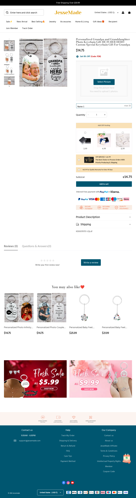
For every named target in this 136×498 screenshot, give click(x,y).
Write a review (91, 262)
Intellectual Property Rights (109, 461)
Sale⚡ (9, 21)
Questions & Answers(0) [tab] (36, 246)
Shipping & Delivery (68, 440)
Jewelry (52, 21)
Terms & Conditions (108, 450)
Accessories (65, 21)
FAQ (68, 450)
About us (109, 440)
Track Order (27, 28)
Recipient (113, 21)
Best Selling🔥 (38, 21)
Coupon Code (109, 471)
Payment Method (68, 461)
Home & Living (82, 21)
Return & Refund (68, 445)
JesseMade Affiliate (108, 445)
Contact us (108, 435)
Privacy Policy (109, 456)
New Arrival (22, 21)
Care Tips (68, 456)
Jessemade (16, 493)
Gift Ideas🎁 (98, 21)
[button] (24, 12)
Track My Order (68, 435)
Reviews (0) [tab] (11, 246)
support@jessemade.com (29, 440)
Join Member (12, 28)
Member (108, 466)
